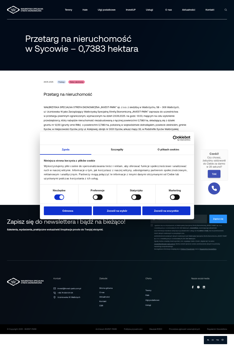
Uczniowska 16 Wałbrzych (69, 297)
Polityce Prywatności (188, 249)
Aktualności (104, 297)
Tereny (148, 290)
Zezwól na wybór (117, 210)
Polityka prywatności (133, 329)
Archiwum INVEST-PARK (106, 329)
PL (208, 340)
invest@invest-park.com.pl (69, 288)
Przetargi (61, 82)
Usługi (148, 305)
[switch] (98, 197)
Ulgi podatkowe (152, 300)
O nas (101, 292)
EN (213, 340)
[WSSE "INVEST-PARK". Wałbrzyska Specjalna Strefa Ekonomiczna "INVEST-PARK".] (16, 10)
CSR (101, 305)
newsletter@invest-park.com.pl (164, 244)
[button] (214, 188)
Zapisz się (218, 219)
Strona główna (106, 288)
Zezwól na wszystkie (166, 210)
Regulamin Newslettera (217, 329)
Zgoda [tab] (66, 149)
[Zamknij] (228, 149)
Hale (147, 295)
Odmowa (67, 210)
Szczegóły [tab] (117, 149)
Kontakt (102, 301)
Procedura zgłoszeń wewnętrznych (184, 329)
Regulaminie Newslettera (208, 249)
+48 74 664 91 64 (65, 293)
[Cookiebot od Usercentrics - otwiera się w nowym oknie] (175, 138)
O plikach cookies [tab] (168, 149)
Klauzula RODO (155, 329)
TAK (214, 174)
